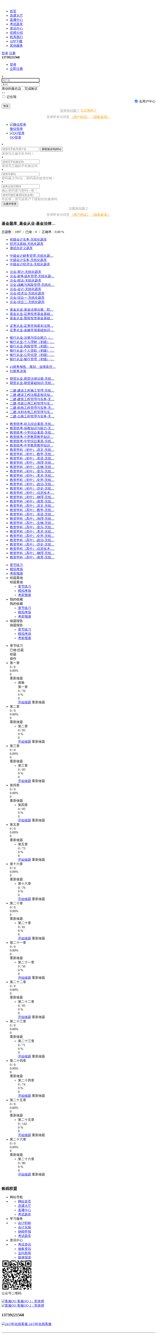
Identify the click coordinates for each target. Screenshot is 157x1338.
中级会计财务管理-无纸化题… (31, 255)
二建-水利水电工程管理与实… (31, 412)
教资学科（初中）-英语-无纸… (32, 458)
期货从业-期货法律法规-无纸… (32, 378)
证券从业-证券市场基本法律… (31, 325)
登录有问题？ (70, 110)
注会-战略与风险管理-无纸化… (32, 284)
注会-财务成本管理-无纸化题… (32, 276)
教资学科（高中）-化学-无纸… (32, 536)
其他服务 (16, 45)
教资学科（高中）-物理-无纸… (32, 553)
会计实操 (24, 1227)
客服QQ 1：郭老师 (30, 1301)
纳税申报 (24, 1231)
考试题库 (16, 24)
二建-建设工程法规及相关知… (31, 395)
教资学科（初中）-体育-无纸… (32, 501)
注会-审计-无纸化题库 (25, 272)
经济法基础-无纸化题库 (27, 244)
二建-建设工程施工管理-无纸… (32, 390)
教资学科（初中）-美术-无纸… (32, 475)
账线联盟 (8, 3)
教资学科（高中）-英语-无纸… (32, 514)
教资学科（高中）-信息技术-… (32, 548)
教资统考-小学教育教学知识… (31, 437)
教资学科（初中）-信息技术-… (32, 493)
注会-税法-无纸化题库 (25, 280)
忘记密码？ (89, 110)
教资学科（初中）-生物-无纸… (32, 467)
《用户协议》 (80, 117)
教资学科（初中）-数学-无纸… (32, 454)
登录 (5, 53)
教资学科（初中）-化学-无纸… (32, 480)
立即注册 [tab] (16, 68)
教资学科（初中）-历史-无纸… (32, 488)
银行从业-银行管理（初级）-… (32, 359)
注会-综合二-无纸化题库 (27, 302)
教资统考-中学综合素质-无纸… (32, 441)
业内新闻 (24, 1253)
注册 (12, 53)
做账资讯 (24, 1248)
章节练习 (24, 586)
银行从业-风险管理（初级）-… (32, 346)
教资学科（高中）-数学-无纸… (32, 510)
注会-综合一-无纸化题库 (27, 297)
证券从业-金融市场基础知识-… (32, 330)
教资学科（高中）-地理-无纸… (32, 518)
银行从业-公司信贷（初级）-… (32, 355)
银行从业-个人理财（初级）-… (32, 342)
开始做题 (24, 702)
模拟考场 (24, 590)
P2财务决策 (18, 371)
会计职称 (24, 1223)
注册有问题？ (78, 208)
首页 (13, 11)
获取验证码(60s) (51, 149)
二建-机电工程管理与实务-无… (32, 407)
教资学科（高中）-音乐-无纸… (32, 527)
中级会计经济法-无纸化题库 (30, 264)
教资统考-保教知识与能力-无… (32, 428)
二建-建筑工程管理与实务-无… (32, 399)
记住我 (11, 97)
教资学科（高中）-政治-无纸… (32, 540)
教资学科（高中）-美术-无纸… (32, 531)
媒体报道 (24, 1257)
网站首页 (24, 1201)
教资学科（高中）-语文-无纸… (32, 505)
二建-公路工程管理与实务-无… (32, 416)
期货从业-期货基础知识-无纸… (32, 383)
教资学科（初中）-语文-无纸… (32, 449)
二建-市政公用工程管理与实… (31, 403)
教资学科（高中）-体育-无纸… (32, 557)
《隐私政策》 (100, 117)
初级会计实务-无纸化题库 (28, 239)
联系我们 (16, 37)
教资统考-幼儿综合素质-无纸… (32, 424)
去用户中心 (147, 101)
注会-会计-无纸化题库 (25, 289)
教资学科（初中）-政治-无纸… (32, 484)
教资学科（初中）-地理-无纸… (32, 462)
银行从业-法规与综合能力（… (31, 337)
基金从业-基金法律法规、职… (31, 309)
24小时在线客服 (40, 1324)
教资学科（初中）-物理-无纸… (32, 497)
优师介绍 (16, 32)
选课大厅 (16, 15)
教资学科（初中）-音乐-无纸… (32, 471)
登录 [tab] (13, 64)
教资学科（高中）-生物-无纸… (32, 523)
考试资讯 (24, 1244)
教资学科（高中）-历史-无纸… (32, 544)
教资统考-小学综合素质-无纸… (32, 432)
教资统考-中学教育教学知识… (31, 445)
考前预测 (24, 595)
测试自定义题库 (21, 248)
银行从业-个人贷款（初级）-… (32, 350)
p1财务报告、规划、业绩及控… (33, 366)
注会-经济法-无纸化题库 (27, 293)
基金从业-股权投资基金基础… (31, 318)
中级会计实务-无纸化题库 (28, 260)
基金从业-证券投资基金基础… (31, 314)
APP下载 (16, 41)
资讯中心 (16, 28)
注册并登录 (10, 203)
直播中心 (16, 20)
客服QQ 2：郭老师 (30, 1305)
